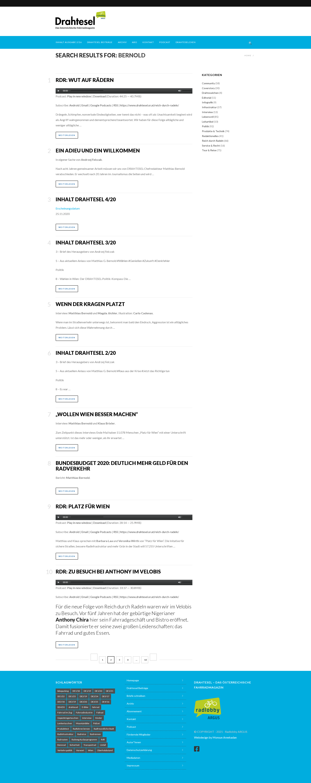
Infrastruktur (209, 107)
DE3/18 (61, 701)
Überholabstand (105, 750)
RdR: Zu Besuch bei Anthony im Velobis (108, 571)
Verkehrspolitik (64, 750)
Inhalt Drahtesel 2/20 (86, 353)
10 (145, 659)
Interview (207, 112)
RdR (103, 739)
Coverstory (208, 88)
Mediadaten (133, 757)
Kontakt (148, 42)
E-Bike (85, 707)
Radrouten (62, 739)
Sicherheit (75, 745)
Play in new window (79, 96)
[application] (124, 90)
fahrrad (95, 707)
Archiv (122, 42)
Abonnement (134, 711)
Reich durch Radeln (213, 140)
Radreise (81, 734)
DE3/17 (105, 696)
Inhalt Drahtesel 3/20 (86, 242)
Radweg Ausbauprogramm (84, 739)
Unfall (103, 745)
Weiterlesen (66, 135)
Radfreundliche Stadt (104, 728)
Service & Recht (211, 145)
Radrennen (95, 734)
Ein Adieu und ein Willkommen (98, 150)
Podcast (164, 42)
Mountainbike (82, 723)
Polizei (96, 723)
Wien (90, 750)
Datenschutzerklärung (139, 750)
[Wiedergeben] (58, 90)
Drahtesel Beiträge (99, 42)
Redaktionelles (210, 136)
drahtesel (73, 707)
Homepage (133, 680)
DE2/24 (94, 696)
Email (84, 105)
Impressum (133, 765)
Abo (134, 42)
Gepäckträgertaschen (67, 718)
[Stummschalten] (179, 90)
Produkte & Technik (213, 131)
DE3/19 (72, 701)
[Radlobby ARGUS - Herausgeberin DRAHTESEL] (207, 706)
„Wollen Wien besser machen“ (97, 414)
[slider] (187, 91)
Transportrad (90, 745)
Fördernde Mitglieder (138, 734)
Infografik (207, 102)
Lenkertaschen (64, 723)
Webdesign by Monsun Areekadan (215, 737)
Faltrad (99, 712)
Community (208, 83)
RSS (115, 105)
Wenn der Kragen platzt (90, 304)
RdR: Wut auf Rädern (85, 80)
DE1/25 (72, 696)
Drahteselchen (186, 42)
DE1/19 (87, 691)
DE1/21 (109, 691)
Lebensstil (208, 116)
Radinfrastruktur (65, 734)
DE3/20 (83, 701)
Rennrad (61, 745)
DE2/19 (83, 696)
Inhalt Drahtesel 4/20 (86, 199)
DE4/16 (105, 701)
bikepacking (63, 691)
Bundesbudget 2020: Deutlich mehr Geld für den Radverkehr (122, 466)
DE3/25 (94, 701)
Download (99, 96)
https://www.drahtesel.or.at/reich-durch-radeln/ (149, 105)
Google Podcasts (100, 105)
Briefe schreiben (136, 695)
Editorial (206, 97)
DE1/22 (61, 696)
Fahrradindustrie (84, 712)
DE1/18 (76, 691)
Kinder (98, 718)
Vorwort (80, 750)
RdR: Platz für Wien (83, 506)
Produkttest (63, 728)
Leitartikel (207, 121)
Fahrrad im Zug (64, 712)
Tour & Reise (209, 150)
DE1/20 (98, 691)
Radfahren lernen (81, 728)
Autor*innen (134, 742)
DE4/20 (61, 707)
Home (247, 55)
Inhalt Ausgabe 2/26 (69, 42)
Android (74, 105)
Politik (205, 126)
